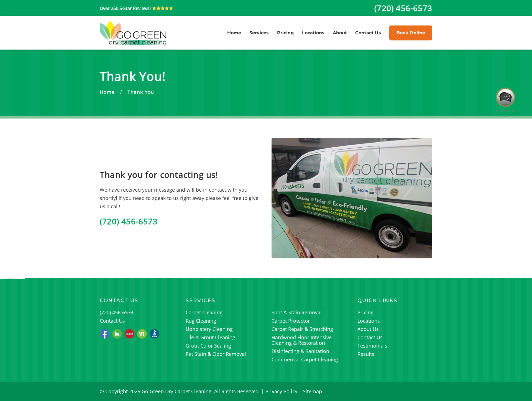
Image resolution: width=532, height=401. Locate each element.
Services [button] (259, 32)
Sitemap (312, 391)
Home (234, 32)
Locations (313, 32)
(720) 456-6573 (129, 221)
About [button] (340, 32)
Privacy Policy (281, 391)
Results (365, 354)
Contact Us (368, 32)
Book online (411, 32)
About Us (368, 329)
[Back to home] (133, 33)
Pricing (285, 32)
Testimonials (372, 345)
